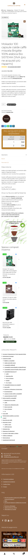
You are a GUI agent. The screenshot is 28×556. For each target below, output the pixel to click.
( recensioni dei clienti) (14, 67)
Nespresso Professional (8, 431)
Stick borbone (6, 437)
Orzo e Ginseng (9, 378)
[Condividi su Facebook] (2, 126)
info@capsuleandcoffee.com (11, 457)
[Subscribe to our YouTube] (9, 521)
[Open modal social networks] (13, 126)
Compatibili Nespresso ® (10, 371)
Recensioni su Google (10, 509)
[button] (25, 21)
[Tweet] (5, 126)
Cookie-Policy (6, 484)
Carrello (21, 553)
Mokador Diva (10, 10)
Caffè (7, 374)
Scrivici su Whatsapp (10, 506)
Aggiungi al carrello (11, 104)
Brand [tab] (3, 158)
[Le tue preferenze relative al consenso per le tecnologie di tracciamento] (1, 417)
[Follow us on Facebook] (3, 521)
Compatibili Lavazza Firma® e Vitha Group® (15, 369)
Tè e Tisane (8, 382)
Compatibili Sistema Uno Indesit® (12, 385)
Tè (5, 411)
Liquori (4, 418)
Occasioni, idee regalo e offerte (10, 433)
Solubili (7, 380)
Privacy (5, 486)
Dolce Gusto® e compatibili (9, 398)
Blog (6, 501)
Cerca (14, 554)
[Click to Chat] (11, 521)
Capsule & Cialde (7, 358)
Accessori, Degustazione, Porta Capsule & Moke (14, 354)
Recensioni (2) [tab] (5, 162)
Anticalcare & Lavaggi (8, 356)
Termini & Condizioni (8, 479)
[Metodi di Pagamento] (14, 540)
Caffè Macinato (8, 426)
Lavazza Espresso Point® (10, 396)
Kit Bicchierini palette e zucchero (11, 415)
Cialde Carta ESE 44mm (10, 363)
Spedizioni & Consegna (9, 481)
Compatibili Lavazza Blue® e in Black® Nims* (15, 367)
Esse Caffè (7, 387)
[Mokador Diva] (6, 119)
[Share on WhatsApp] (8, 126)
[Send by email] (11, 126)
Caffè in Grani (7, 424)
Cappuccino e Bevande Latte (11, 404)
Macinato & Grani (7, 422)
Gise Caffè (5, 413)
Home (4, 10)
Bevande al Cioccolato (9, 400)
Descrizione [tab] (4, 155)
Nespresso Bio (9, 376)
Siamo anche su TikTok (11, 507)
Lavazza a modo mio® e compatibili (13, 393)
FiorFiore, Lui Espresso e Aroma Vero (13, 389)
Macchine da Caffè (7, 420)
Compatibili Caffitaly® (9, 365)
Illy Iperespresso (8, 391)
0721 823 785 (7, 455)
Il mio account (4, 554)
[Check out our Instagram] (6, 521)
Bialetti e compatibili (9, 360)
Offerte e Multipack (7, 435)
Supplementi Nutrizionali (9, 440)
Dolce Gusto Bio (8, 407)
